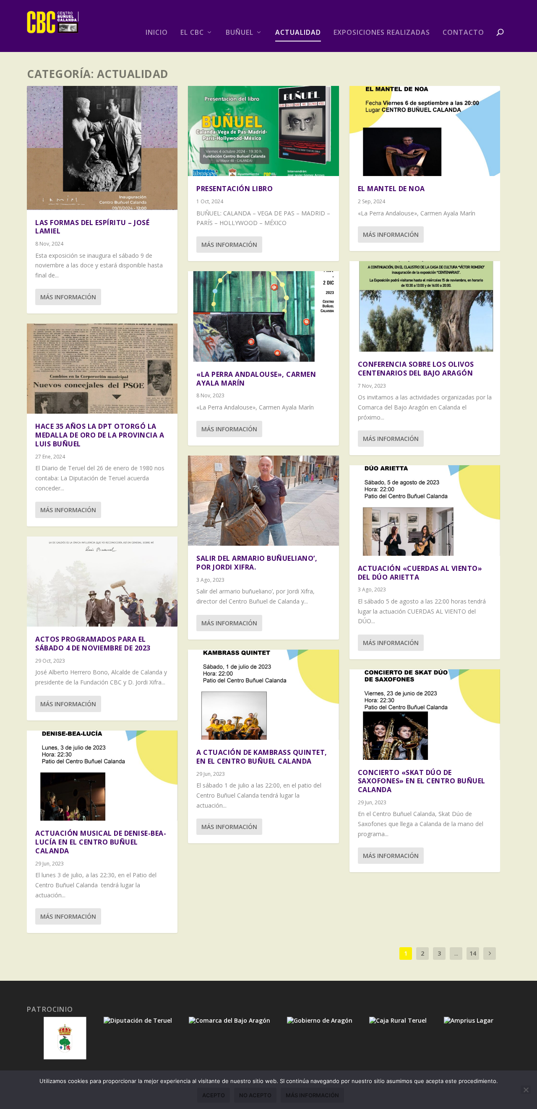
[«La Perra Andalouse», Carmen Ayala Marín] (263, 316)
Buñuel (239, 33)
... (456, 953)
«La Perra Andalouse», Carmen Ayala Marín (256, 379)
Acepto (213, 1095)
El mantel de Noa (391, 188)
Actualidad (298, 33)
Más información (68, 297)
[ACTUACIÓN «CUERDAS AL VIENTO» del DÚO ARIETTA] (424, 510)
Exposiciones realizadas (382, 33)
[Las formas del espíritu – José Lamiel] (102, 148)
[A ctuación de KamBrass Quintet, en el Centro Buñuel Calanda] (263, 695)
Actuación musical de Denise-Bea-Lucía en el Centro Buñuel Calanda (100, 842)
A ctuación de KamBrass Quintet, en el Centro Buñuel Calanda (261, 757)
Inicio (157, 33)
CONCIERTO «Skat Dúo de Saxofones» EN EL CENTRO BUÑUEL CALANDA (421, 781)
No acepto (255, 1095)
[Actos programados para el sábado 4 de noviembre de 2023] (102, 581)
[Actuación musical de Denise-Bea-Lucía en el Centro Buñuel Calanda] (102, 776)
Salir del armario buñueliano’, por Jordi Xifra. (256, 563)
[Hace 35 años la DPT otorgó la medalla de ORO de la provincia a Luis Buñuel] (102, 369)
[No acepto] (526, 1090)
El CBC (192, 33)
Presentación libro (234, 188)
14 (472, 953)
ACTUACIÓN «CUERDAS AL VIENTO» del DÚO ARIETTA (420, 573)
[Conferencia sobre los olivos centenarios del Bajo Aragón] (424, 306)
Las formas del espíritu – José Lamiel (92, 227)
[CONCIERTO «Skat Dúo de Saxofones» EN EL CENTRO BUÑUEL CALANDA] (424, 714)
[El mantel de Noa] (424, 131)
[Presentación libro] (263, 131)
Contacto (463, 33)
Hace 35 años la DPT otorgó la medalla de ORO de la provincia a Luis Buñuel (99, 435)
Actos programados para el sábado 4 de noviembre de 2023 (93, 644)
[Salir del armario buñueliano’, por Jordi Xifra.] (263, 501)
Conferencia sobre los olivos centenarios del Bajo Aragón (416, 369)
